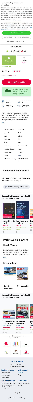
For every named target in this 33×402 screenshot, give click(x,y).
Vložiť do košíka (18, 82)
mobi (17, 51)
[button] (16, 41)
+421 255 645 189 (9, 383)
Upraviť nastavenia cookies (24, 384)
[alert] (16, 22)
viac (3, 122)
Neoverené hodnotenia (16, 170)
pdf (25, 51)
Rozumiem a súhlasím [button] (16, 33)
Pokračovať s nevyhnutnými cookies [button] (16, 37)
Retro (19, 155)
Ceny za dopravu (15, 364)
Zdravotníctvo (5, 373)
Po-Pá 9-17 (7, 388)
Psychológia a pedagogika (5, 376)
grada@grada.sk (9, 386)
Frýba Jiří (19, 325)
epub (10, 51)
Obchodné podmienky (17, 366)
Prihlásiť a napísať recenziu (18, 187)
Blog (19, 375)
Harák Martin (10, 245)
